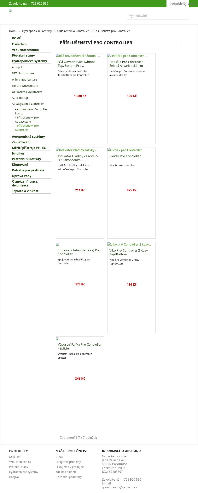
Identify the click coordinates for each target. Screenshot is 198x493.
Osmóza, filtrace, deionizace (25, 183)
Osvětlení (19, 44)
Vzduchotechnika (25, 50)
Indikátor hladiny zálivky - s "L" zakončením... (78, 158)
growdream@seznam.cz (119, 487)
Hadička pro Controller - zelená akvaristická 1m (127, 64)
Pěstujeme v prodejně (69, 467)
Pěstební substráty (26, 159)
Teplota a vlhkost (25, 191)
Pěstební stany (23, 55)
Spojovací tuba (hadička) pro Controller (79, 252)
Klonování (20, 165)
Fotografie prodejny (68, 462)
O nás (59, 457)
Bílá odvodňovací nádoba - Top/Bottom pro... (77, 64)
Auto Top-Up (20, 98)
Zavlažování (21, 142)
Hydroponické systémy (29, 61)
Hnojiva (18, 153)
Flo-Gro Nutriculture (25, 86)
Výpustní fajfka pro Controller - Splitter (80, 346)
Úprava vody (21, 176)
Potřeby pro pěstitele (28, 170)
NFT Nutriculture (23, 73)
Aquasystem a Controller (28, 104)
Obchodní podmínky (68, 477)
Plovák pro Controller (125, 156)
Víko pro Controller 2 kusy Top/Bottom (128, 252)
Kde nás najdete (66, 472)
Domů (16, 38)
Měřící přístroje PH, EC (29, 148)
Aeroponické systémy (28, 137)
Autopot (17, 67)
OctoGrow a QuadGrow (27, 92)
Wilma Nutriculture (24, 79)
